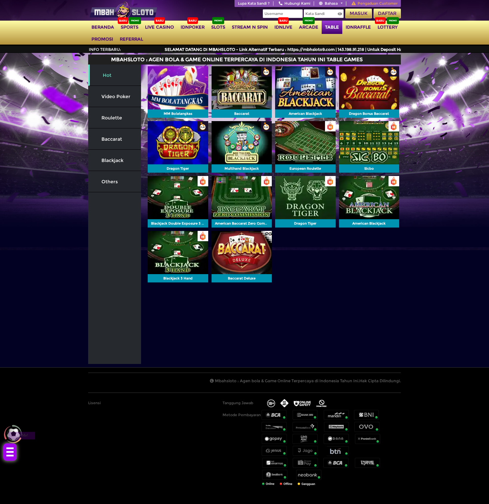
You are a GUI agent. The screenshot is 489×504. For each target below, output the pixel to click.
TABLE (332, 27)
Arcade (308, 27)
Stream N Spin (250, 27)
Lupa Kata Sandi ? (254, 3)
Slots (218, 27)
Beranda (102, 27)
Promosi (102, 39)
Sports (129, 27)
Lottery (388, 27)
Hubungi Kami (297, 3)
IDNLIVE (283, 27)
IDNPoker (193, 27)
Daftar (387, 13)
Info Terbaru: (105, 49)
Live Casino (159, 27)
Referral (131, 39)
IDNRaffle (358, 27)
